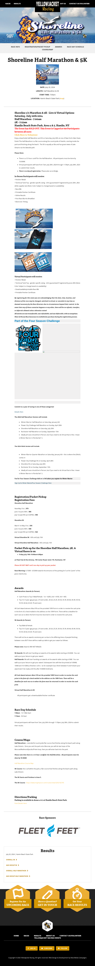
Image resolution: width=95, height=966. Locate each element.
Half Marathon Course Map (24, 763)
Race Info (15, 47)
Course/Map (47, 49)
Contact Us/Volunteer (79, 4)
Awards (58, 47)
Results (17, 4)
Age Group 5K (11, 865)
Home (16, 936)
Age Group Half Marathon (17, 876)
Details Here (19, 412)
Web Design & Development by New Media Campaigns (68, 958)
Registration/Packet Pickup (37, 47)
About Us (62, 4)
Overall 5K (10, 860)
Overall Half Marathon (16, 871)
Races (7, 4)
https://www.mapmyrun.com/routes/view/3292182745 (45, 783)
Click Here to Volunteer (26, 135)
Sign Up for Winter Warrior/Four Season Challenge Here (33, 483)
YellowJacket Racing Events (47, 938)
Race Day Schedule (75, 47)
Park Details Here (21, 803)
